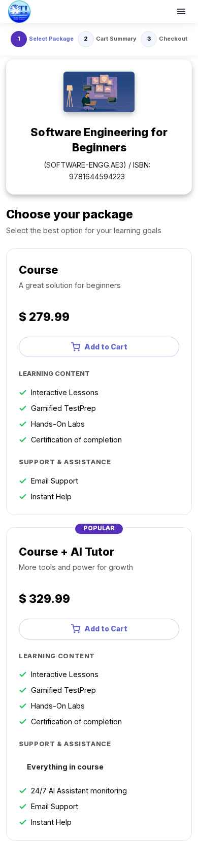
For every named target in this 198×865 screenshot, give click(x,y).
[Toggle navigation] (182, 12)
